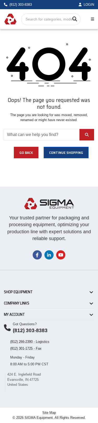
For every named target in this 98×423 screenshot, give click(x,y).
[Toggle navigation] (91, 19)
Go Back (26, 152)
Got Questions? (25, 324)
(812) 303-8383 (30, 330)
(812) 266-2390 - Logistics (29, 342)
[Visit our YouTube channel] (60, 255)
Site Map (49, 413)
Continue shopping (66, 152)
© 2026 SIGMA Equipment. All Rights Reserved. (49, 418)
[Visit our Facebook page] (37, 255)
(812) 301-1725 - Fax (26, 348)
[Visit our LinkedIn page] (49, 255)
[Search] (74, 19)
